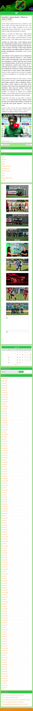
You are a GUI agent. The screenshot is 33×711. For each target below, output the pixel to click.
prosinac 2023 (5, 453)
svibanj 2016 (4, 664)
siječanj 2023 (5, 478)
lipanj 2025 (4, 411)
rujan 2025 (4, 404)
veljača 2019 (4, 587)
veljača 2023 (4, 476)
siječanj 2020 (5, 562)
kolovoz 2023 (5, 462)
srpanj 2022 (4, 492)
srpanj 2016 (4, 659)
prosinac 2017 (5, 620)
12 (27, 354)
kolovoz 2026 (5, 378)
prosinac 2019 (5, 564)
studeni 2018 (4, 594)
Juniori (3, 161)
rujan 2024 (4, 432)
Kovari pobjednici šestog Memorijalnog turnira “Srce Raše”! (15, 704)
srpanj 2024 (4, 436)
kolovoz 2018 (5, 601)
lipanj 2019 (4, 578)
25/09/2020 (5, 21)
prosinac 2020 (5, 536)
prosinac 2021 (5, 508)
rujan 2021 (4, 515)
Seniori (11, 21)
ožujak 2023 (4, 473)
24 (22, 360)
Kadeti (3, 164)
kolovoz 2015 (5, 685)
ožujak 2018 (4, 613)
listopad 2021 (5, 513)
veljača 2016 (4, 671)
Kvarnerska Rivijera (6, 166)
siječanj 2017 (5, 646)
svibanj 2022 (4, 497)
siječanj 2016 (5, 673)
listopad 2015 (5, 680)
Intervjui (3, 157)
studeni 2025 (4, 399)
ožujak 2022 (4, 501)
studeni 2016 (4, 650)
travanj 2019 (4, 583)
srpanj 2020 (4, 548)
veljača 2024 (4, 448)
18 (25, 357)
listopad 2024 (5, 429)
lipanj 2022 (4, 494)
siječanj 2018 (5, 618)
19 (27, 357)
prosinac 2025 (5, 397)
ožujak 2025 (4, 418)
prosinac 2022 (5, 480)
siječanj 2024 (5, 450)
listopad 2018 (5, 597)
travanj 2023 (4, 471)
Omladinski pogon (6, 171)
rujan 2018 (4, 599)
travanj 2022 (4, 499)
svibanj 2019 (4, 580)
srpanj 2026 (4, 380)
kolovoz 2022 (5, 490)
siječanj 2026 (5, 394)
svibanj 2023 (4, 469)
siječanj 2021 (5, 534)
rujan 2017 (4, 627)
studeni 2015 (4, 678)
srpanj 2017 (4, 632)
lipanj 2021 (4, 522)
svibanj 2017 (4, 636)
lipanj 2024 (4, 439)
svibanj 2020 (4, 552)
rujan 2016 (4, 655)
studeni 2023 (4, 455)
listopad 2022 (5, 485)
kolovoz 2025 (5, 406)
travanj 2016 (4, 666)
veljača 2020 (4, 560)
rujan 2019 (4, 571)
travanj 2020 (4, 555)
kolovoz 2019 (5, 573)
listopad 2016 (5, 653)
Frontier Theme (29, 709)
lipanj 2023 (4, 466)
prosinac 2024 (5, 425)
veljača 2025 (4, 420)
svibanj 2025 (4, 413)
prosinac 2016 (5, 648)
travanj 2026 (4, 387)
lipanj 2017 (4, 634)
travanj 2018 (4, 611)
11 (25, 354)
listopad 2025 (5, 401)
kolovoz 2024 (5, 434)
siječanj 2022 (5, 506)
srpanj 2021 (4, 520)
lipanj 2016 (4, 662)
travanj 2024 (4, 443)
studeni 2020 (4, 539)
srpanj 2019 (4, 576)
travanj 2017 (4, 639)
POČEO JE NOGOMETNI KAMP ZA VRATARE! (12, 702)
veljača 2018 (4, 615)
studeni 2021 (4, 511)
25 (25, 360)
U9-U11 (3, 180)
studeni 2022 (4, 483)
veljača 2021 (4, 532)
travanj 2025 (4, 415)
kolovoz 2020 (5, 546)
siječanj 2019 (5, 590)
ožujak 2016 (4, 669)
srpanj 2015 (4, 687)
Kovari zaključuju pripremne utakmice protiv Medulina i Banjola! (16, 699)
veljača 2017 (4, 643)
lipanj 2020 (4, 550)
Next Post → (29, 144)
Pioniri (3, 173)
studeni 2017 (4, 622)
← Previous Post (5, 144)
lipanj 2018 (4, 606)
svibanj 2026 (4, 385)
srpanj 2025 (4, 408)
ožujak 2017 (4, 641)
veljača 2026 (4, 392)
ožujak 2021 (4, 529)
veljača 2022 (4, 504)
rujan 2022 (4, 487)
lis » (18, 364)
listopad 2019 (5, 569)
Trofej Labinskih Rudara (7, 178)
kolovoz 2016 (5, 657)
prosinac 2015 (5, 676)
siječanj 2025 (5, 422)
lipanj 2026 (4, 383)
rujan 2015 (4, 683)
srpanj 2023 (4, 464)
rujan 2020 (4, 543)
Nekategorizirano (5, 168)
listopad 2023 (5, 457)
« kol (15, 364)
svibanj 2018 (4, 608)
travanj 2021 (4, 527)
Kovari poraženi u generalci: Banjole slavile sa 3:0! (13, 695)
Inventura (4, 159)
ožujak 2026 (4, 390)
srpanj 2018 (4, 604)
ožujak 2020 (4, 557)
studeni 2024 (4, 427)
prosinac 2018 (5, 592)
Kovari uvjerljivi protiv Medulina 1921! (10, 697)
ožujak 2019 (4, 585)
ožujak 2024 (4, 446)
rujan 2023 (4, 459)
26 (27, 360)
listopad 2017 (5, 625)
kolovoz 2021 (5, 518)
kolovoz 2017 (5, 629)
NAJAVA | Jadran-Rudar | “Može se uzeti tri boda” (14, 18)
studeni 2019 (4, 566)
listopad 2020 (5, 541)
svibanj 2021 (4, 525)
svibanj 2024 (4, 441)
